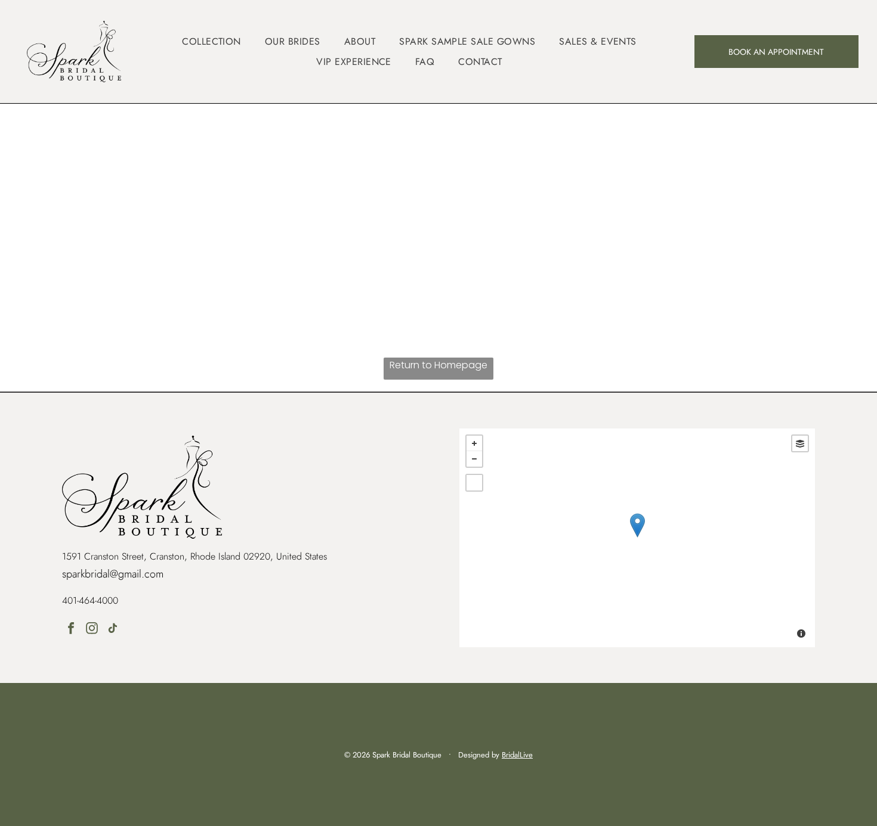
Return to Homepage (438, 365)
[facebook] (71, 629)
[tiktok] (113, 629)
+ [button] (474, 443)
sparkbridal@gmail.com (112, 574)
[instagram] (92, 629)
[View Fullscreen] (474, 482)
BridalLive (517, 754)
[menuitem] (211, 41)
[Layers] (800, 443)
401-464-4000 (90, 600)
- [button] (474, 459)
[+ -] (636, 537)
